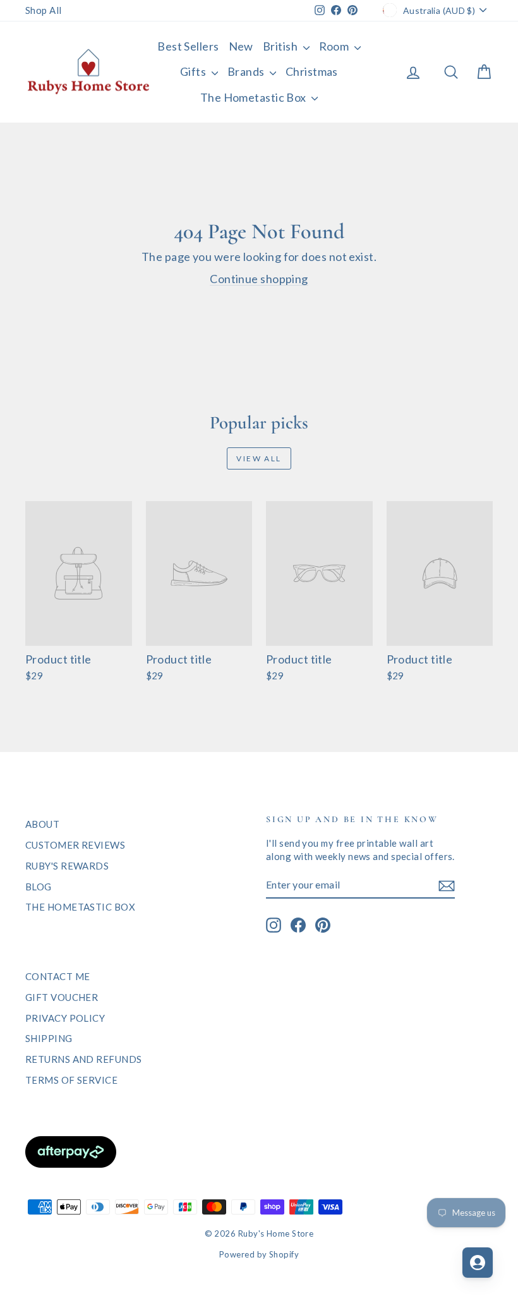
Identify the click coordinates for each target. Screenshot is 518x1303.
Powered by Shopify (259, 1254)
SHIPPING (49, 1038)
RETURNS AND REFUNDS (83, 1059)
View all (258, 458)
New (241, 46)
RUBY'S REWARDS (67, 865)
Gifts (194, 71)
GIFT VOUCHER (61, 997)
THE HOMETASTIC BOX (80, 906)
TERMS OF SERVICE (71, 1080)
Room (335, 46)
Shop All (43, 10)
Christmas (312, 71)
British (281, 46)
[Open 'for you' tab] (477, 1262)
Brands (247, 71)
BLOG (38, 886)
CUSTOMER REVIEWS (75, 845)
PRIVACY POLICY (65, 1018)
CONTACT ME (57, 976)
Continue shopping (259, 279)
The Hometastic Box (254, 97)
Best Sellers (188, 46)
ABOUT (42, 824)
